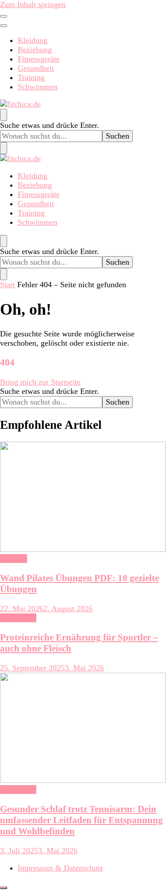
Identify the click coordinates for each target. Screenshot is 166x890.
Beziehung (35, 49)
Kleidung (32, 40)
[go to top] (3, 887)
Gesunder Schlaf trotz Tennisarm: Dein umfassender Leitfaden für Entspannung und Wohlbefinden (81, 820)
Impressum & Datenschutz (60, 867)
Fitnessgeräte (39, 58)
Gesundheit (36, 68)
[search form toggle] (3, 115)
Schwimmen (38, 86)
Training (31, 77)
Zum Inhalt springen (33, 4)
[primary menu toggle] (3, 16)
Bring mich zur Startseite (40, 382)
